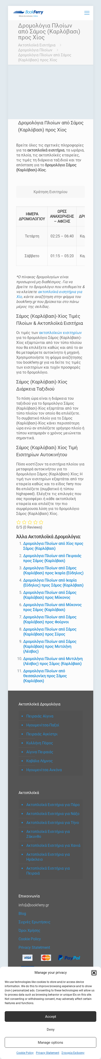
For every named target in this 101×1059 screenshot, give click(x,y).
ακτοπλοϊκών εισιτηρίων (60, 332)
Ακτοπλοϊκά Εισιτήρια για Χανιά (53, 845)
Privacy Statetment (34, 947)
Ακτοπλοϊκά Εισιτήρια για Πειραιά (48, 871)
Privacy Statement (47, 1053)
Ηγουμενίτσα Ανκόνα (44, 770)
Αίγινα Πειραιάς (39, 752)
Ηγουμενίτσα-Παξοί (42, 725)
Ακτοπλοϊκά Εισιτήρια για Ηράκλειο (48, 857)
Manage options (50, 1042)
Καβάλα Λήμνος (39, 761)
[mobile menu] (87, 13)
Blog (22, 913)
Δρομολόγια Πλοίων (35, 50)
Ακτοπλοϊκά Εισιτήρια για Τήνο (52, 822)
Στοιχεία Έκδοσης (73, 1053)
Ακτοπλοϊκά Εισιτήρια (36, 45)
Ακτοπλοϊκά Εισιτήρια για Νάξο (52, 813)
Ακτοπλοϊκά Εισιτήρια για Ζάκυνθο (48, 834)
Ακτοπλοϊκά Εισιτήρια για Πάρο (53, 804)
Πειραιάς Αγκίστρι (42, 734)
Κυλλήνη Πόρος (39, 743)
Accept (50, 1016)
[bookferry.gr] (29, 13)
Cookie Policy (25, 1053)
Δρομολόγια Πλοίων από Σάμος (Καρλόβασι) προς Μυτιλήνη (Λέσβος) (50, 646)
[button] (94, 972)
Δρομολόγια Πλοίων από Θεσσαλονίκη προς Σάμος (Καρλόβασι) (45, 676)
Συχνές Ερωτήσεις (34, 922)
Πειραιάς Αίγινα (39, 716)
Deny (50, 1029)
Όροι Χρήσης (29, 930)
